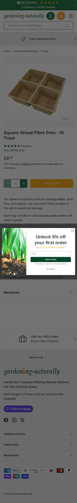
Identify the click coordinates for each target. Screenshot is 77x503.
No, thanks (51, 269)
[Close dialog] (72, 230)
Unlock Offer (50, 259)
